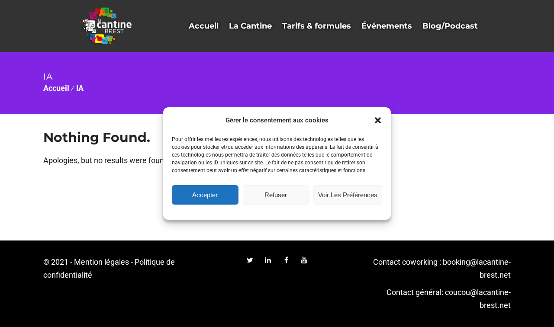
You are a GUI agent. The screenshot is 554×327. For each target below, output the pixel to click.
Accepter (205, 195)
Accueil (56, 88)
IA (80, 88)
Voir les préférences (347, 195)
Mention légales (101, 261)
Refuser (275, 195)
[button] (378, 120)
